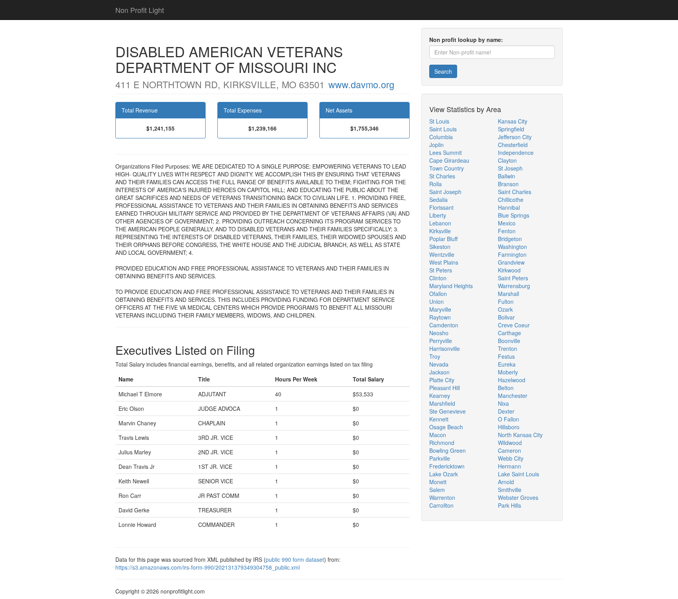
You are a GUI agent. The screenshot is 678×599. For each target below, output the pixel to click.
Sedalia (438, 199)
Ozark (505, 309)
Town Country (446, 168)
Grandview (511, 262)
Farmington (512, 254)
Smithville (509, 490)
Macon (437, 435)
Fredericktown (447, 466)
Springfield (511, 129)
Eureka (507, 364)
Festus (506, 356)
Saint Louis (443, 129)
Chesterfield (513, 145)
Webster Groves (518, 497)
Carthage (509, 333)
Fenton (507, 231)
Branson (508, 184)
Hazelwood (511, 380)
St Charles (442, 176)
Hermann (509, 466)
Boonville (509, 341)
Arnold (506, 482)
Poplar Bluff (443, 239)
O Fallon (508, 419)
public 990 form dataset (295, 559)
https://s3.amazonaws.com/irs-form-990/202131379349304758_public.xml (207, 567)
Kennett (438, 419)
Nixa (503, 403)
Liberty (437, 215)
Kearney (439, 395)
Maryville (440, 309)
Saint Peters (513, 278)
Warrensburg (514, 286)
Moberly (508, 372)
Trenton (507, 348)
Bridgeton (510, 239)
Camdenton (443, 325)
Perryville (440, 341)
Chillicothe (510, 199)
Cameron (509, 450)
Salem (437, 490)
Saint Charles (514, 192)
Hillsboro (508, 427)
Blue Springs (513, 215)
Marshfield (442, 403)
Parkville (439, 458)
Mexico (507, 223)
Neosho (438, 333)
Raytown (440, 317)
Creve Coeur (514, 325)
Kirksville (440, 231)
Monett (438, 482)
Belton (506, 388)
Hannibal (509, 207)
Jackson (439, 372)
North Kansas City (520, 435)
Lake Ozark (443, 474)
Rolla (435, 184)
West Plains (443, 262)
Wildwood (510, 443)
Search (443, 71)
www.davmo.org (361, 84)
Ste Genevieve (447, 411)
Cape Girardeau (449, 160)
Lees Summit (445, 152)
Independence (516, 152)
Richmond (441, 443)
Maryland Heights (451, 286)
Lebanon (440, 223)
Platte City (441, 380)
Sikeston (439, 246)
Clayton (507, 160)
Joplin (436, 145)
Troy (434, 356)
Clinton (438, 278)
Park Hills (509, 505)
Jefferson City (515, 137)
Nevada (438, 364)
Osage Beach (446, 427)
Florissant (441, 207)
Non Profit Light (139, 10)
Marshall (508, 294)
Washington (512, 246)
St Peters (440, 270)
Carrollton (441, 505)
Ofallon (438, 294)
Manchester (512, 395)
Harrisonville (444, 348)
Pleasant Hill (444, 388)
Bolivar (506, 317)
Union (436, 301)
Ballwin (506, 176)
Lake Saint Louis (518, 474)
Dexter (506, 411)
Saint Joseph (445, 192)
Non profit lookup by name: (466, 40)
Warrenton (442, 497)
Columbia (441, 137)
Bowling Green (447, 450)
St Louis (439, 121)
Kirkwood (509, 270)
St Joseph (510, 168)
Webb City (510, 458)
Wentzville (441, 254)
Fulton (506, 301)
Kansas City (512, 121)
